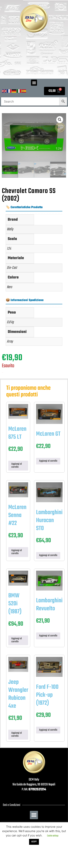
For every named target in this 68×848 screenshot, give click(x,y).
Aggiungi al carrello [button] (16, 465)
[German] (14, 91)
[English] (4, 91)
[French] (9, 91)
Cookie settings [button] (52, 836)
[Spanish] (24, 91)
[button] (34, 83)
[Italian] (19, 91)
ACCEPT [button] (34, 841)
